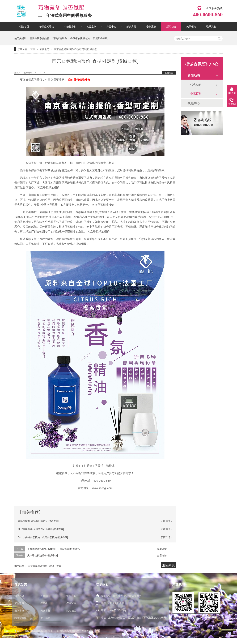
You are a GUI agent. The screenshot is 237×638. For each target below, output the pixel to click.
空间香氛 (19, 603)
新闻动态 (171, 26)
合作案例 (151, 26)
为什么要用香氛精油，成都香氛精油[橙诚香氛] (43, 537)
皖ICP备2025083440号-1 (38, 630)
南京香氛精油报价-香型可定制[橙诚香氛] (76, 49)
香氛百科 (195, 93)
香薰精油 (45, 595)
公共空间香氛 (46, 26)
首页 (33, 49)
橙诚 (51, 566)
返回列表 (169, 72)
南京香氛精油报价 (79, 79)
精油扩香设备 (59, 38)
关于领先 (191, 26)
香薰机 (44, 603)
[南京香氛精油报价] (95, 155)
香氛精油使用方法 (80, 38)
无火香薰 (45, 610)
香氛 (58, 566)
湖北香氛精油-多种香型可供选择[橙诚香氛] (41, 529)
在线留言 (71, 603)
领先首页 (24, 26)
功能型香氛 (20, 618)
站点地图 (71, 610)
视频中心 (194, 103)
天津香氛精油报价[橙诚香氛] (42, 555)
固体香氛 (19, 610)
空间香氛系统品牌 (39, 38)
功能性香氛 (70, 26)
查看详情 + (163, 548)
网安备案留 (24, 635)
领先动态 (195, 85)
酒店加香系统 (100, 38)
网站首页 (19, 595)
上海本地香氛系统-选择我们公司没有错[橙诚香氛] (54, 548)
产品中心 (111, 26)
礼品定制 (91, 26)
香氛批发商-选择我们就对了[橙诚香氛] (38, 521)
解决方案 (131, 26)
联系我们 (211, 26)
